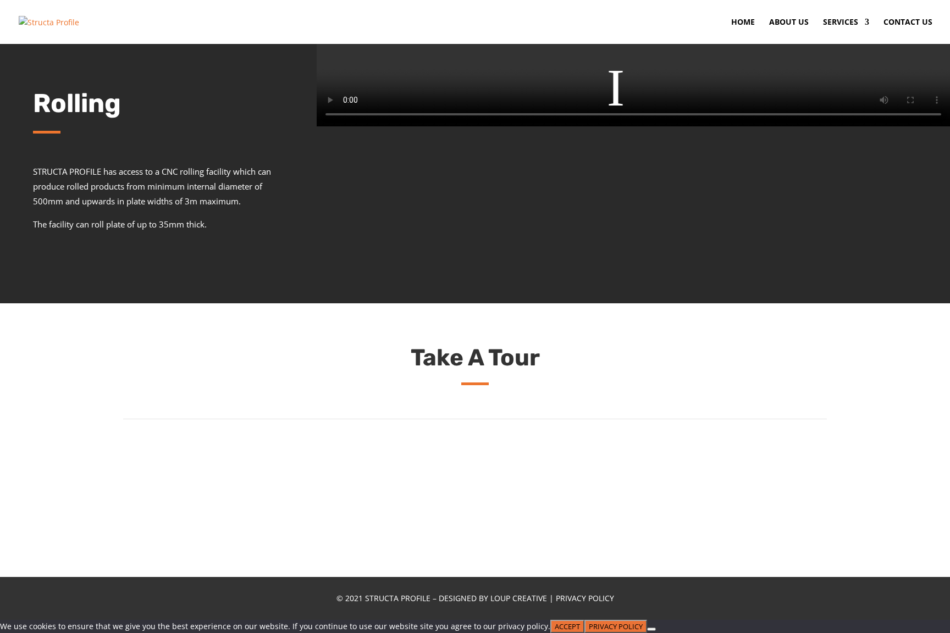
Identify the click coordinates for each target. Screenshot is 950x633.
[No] (651, 629)
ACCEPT (567, 626)
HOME (743, 22)
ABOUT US (789, 22)
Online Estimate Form (791, 163)
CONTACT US (907, 22)
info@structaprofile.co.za (431, 176)
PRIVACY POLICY (585, 598)
